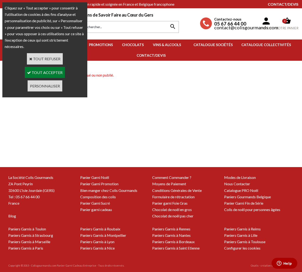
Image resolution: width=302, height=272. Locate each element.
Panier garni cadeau (96, 209)
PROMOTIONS (101, 45)
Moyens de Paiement (169, 183)
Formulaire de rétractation (173, 196)
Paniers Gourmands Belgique (247, 196)
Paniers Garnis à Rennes (171, 229)
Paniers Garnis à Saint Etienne (176, 248)
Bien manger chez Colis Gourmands (108, 190)
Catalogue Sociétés (213, 45)
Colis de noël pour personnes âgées (252, 209)
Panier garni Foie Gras (170, 203)
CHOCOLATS (133, 45)
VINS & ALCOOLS (167, 45)
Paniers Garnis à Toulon (27, 229)
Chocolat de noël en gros (172, 209)
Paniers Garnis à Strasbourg (30, 235)
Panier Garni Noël (94, 177)
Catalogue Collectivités (266, 45)
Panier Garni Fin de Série (243, 203)
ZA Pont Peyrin (20, 183)
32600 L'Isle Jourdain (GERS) (31, 190)
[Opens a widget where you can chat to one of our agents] (284, 264)
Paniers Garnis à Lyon (97, 241)
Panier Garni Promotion (99, 183)
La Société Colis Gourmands (30, 177)
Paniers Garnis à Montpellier (103, 235)
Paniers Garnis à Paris (25, 248)
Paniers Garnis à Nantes (171, 235)
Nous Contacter (237, 183)
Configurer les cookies (242, 248)
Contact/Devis (283, 4)
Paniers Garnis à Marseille (29, 241)
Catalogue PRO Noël (241, 190)
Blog (12, 216)
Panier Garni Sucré (95, 203)
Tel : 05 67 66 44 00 (24, 196)
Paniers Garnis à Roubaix (100, 229)
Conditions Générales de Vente (177, 190)
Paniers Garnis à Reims (242, 229)
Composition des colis (98, 196)
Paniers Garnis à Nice (97, 248)
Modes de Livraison (240, 177)
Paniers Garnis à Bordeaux (173, 241)
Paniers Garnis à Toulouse (244, 241)
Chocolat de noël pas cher (172, 216)
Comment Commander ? (171, 177)
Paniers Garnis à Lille (240, 235)
